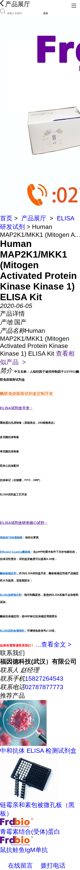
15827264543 (44, 678)
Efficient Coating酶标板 (15, 551)
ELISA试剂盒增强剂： (13, 630)
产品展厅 (33, 218)
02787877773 (44, 687)
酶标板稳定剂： (9, 573)
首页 (6, 218)
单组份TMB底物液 (11, 537)
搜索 (45, 13)
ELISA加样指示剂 (11, 594)
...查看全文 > (53, 644)
